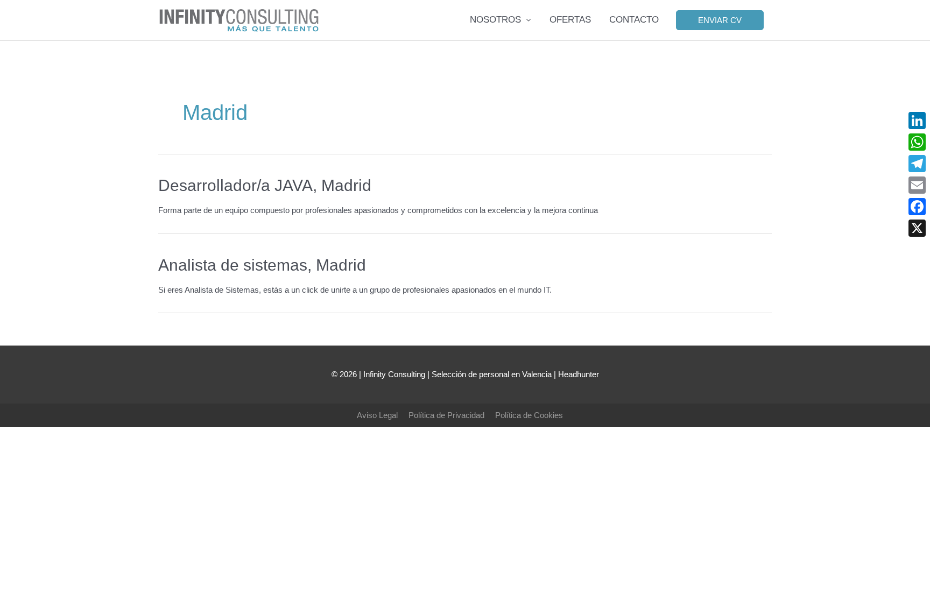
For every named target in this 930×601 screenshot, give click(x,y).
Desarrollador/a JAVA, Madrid (264, 185)
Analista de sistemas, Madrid (262, 265)
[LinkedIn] (917, 120)
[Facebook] (917, 206)
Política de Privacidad (446, 415)
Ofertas (570, 20)
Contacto (634, 20)
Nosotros (495, 20)
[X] (917, 228)
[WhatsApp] (917, 142)
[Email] (917, 185)
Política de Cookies (529, 415)
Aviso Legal (377, 415)
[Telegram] (917, 163)
